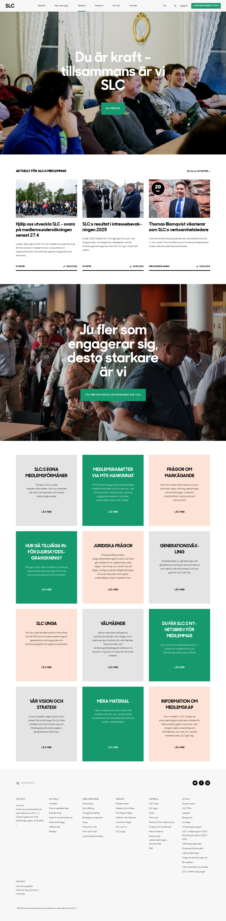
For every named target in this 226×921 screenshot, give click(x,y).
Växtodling (87, 804)
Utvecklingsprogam (192, 827)
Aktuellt (41, 6)
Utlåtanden (54, 827)
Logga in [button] (184, 6)
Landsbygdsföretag (92, 836)
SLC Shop (153, 804)
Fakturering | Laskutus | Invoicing (27, 892)
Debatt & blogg (57, 822)
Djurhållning (88, 808)
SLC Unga (120, 832)
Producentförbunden (192, 849)
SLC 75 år (187, 808)
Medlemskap (122, 804)
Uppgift (186, 813)
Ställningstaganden (192, 844)
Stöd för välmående (126, 818)
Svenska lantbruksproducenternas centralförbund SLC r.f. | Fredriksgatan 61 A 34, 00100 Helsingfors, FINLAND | (30, 815)
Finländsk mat (89, 827)
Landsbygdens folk (206, 5)
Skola (151, 813)
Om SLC (116, 6)
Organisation (188, 804)
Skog (84, 822)
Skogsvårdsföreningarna (194, 858)
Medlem (82, 6)
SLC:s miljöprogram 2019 (194, 832)
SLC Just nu (121, 827)
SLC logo (153, 808)
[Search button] (175, 5)
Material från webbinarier (162, 822)
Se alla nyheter (197, 171)
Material (99, 6)
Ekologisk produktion (92, 818)
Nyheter (20, 266)
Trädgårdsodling (91, 813)
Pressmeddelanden (159, 266)
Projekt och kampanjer (160, 827)
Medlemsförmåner (125, 808)
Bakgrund (187, 818)
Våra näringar (62, 6)
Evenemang (55, 813)
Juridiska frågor (124, 822)
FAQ (151, 849)
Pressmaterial (156, 832)
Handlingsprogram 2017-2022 (195, 837)
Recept (52, 832)
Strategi (186, 822)
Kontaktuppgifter (24, 886)
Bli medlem (187, 862)
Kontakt (133, 6)
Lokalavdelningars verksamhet (158, 842)
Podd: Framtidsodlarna (61, 818)
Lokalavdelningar (191, 853)
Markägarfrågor (124, 813)
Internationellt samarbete (195, 867)
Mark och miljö (89, 832)
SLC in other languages (193, 872)
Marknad (153, 818)
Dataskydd (154, 836)
